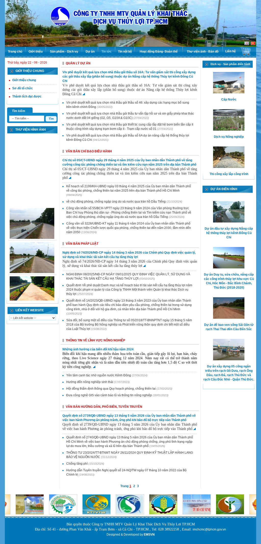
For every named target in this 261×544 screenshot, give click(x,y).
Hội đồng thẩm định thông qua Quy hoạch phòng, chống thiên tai (111, 388)
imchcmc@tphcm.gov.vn (209, 529)
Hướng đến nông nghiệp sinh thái (90, 382)
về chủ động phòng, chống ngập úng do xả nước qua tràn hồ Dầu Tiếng (116, 201)
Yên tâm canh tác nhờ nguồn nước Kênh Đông (99, 375)
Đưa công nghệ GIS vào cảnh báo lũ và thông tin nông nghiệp (109, 395)
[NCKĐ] (32, 292)
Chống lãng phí (77, 463)
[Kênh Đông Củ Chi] (32, 224)
